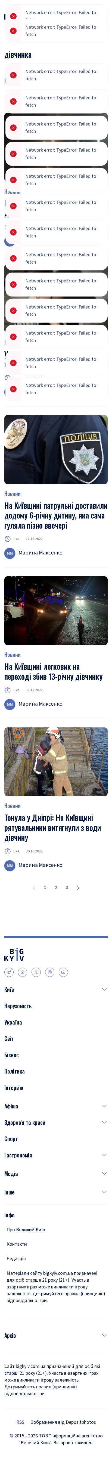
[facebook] (22, 972)
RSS (20, 1422)
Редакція (16, 1258)
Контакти (17, 1244)
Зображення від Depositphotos (63, 1422)
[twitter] (36, 972)
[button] (61, 989)
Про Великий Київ (26, 1229)
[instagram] (49, 972)
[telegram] (9, 972)
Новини (12, 342)
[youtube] (63, 972)
